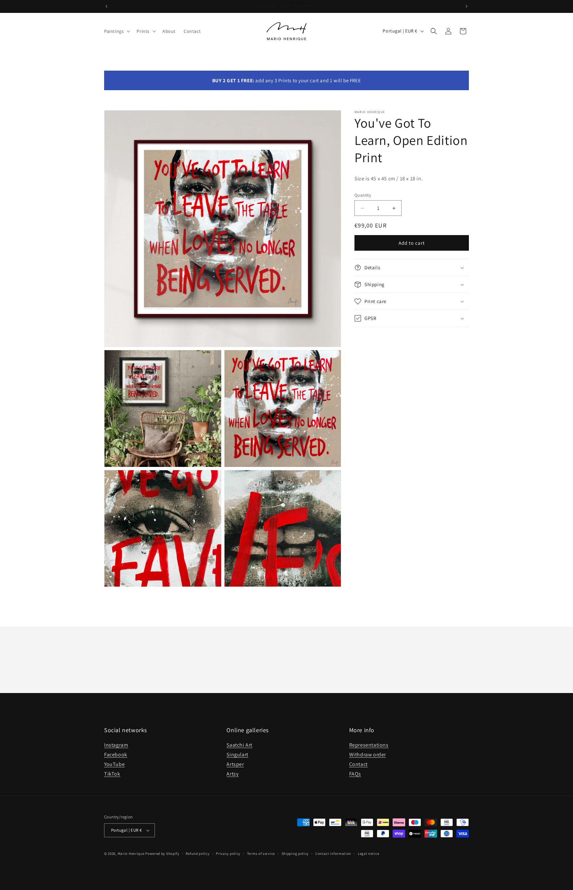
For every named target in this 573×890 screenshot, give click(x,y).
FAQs (355, 773)
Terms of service (261, 853)
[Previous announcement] (106, 6)
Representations (369, 744)
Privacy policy (228, 853)
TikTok (112, 773)
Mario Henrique (131, 853)
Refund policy (197, 853)
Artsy (232, 773)
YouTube (114, 764)
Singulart (237, 754)
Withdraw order (367, 754)
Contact (358, 764)
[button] (116, 31)
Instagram (116, 744)
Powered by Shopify (162, 853)
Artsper (235, 764)
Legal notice (368, 853)
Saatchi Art (239, 744)
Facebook (115, 754)
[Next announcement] (466, 6)
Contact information (333, 853)
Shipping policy (295, 853)
